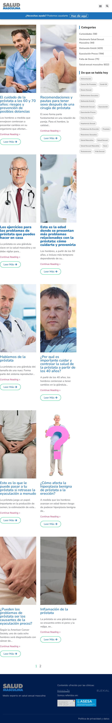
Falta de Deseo (86, 59)
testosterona (86, 151)
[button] (100, 6)
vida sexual (99, 151)
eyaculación (103, 107)
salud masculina (87, 140)
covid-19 (103, 84)
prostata (106, 129)
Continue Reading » (10, 134)
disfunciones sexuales (89, 95)
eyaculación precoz (88, 112)
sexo (105, 146)
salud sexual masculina (90, 146)
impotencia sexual (88, 123)
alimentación (86, 79)
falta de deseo (87, 118)
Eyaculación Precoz (88, 53)
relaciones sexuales (89, 135)
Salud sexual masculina (91, 64)
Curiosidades (85, 33)
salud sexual (102, 140)
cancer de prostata (88, 84)
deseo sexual (86, 90)
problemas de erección (90, 129)
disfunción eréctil (87, 101)
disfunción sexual (88, 107)
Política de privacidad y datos (93, 718)
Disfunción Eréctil (88, 48)
